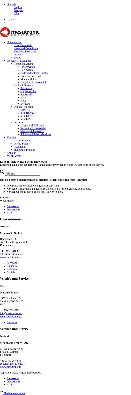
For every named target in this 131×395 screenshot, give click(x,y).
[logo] (20, 36)
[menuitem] (69, 9)
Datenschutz (13, 209)
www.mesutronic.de (11, 257)
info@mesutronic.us (11, 313)
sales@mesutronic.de (11, 254)
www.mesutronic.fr (10, 366)
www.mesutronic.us (10, 316)
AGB (10, 212)
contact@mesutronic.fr (12, 363)
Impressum (13, 206)
